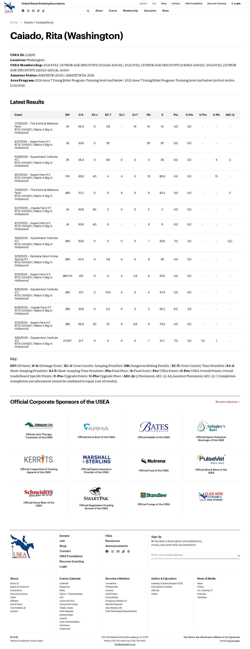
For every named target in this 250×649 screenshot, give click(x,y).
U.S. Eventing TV (205, 590)
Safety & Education (164, 578)
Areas (13, 597)
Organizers (65, 629)
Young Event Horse (68, 604)
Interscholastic (66, 615)
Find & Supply (233, 641)
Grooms (109, 590)
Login (237, 4)
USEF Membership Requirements (121, 611)
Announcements (116, 546)
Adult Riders (111, 594)
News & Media (206, 578)
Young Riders (111, 597)
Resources (112, 541)
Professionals (111, 587)
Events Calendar (70, 578)
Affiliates (14, 601)
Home (14, 22)
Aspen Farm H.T (40, 322)
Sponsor (14, 611)
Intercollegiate (66, 611)
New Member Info (113, 608)
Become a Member (117, 578)
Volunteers (65, 625)
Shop (163, 4)
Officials (155, 590)
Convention (110, 583)
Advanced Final (67, 601)
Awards (63, 618)
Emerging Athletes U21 (116, 601)
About (14, 578)
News (200, 583)
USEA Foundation (193, 4)
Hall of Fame (16, 604)
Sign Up (156, 537)
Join (154, 4)
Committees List (18, 608)
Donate (143, 4)
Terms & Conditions (19, 641)
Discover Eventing (216, 4)
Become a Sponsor (226, 402)
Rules (62, 590)
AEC (62, 597)
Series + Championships (71, 594)
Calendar (64, 583)
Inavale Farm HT (41, 208)
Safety (154, 594)
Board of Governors (19, 587)
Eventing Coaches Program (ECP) (167, 583)
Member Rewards (113, 604)
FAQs (108, 536)
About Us (14, 583)
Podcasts (201, 594)
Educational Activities (161, 587)
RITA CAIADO (23, 129)
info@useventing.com (125, 644)
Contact (176, 4)
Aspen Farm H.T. (40, 141)
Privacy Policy (37, 641)
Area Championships (69, 622)
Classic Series (66, 608)
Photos (200, 587)
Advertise (201, 597)
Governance (16, 590)
